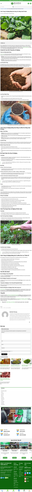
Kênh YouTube (21, 472)
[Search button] (13, 7)
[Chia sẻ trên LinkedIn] (10, 307)
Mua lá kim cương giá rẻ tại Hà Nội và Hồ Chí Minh (26, 365)
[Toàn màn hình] (29, 423)
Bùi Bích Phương (11, 13)
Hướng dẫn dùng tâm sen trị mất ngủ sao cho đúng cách (15, 365)
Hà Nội (27, 478)
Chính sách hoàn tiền (15, 472)
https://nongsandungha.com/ (23, 299)
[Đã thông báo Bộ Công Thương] (2, 478)
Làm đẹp (2, 393)
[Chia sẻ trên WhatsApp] (1, 307)
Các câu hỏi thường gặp (15, 481)
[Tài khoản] (28, 3)
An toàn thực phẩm (3, 390)
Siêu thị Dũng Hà (2, 289)
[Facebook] (29, 322)
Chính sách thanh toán (15, 478)
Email (2, 344)
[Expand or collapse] (30, 43)
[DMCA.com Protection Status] (6, 478)
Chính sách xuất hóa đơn (16, 474)
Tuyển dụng (2, 404)
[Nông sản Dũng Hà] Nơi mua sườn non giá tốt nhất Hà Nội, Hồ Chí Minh (5, 379)
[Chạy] (2, 423)
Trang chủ (2, 8)
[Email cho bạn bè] (6, 307)
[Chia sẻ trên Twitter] (5, 307)
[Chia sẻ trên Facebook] (3, 307)
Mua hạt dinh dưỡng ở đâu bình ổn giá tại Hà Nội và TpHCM (5, 365)
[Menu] (1, 3)
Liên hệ (20, 471)
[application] (16, 415)
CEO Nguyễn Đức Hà (21, 469)
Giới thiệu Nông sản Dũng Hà (21, 467)
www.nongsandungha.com (7, 475)
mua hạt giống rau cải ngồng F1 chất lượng (22, 298)
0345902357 (7, 435)
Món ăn (2, 396)
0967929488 (23, 435)
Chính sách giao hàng (15, 467)
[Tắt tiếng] (28, 423)
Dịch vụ (2, 392)
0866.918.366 (27, 467)
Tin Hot (2, 400)
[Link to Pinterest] (25, 474)
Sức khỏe (2, 397)
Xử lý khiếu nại (16, 487)
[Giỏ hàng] (30, 3)
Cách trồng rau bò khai (10, 302)
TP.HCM (27, 481)
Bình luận (3, 332)
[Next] (30, 450)
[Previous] (1, 450)
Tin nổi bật (5, 8)
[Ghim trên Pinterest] (8, 307)
